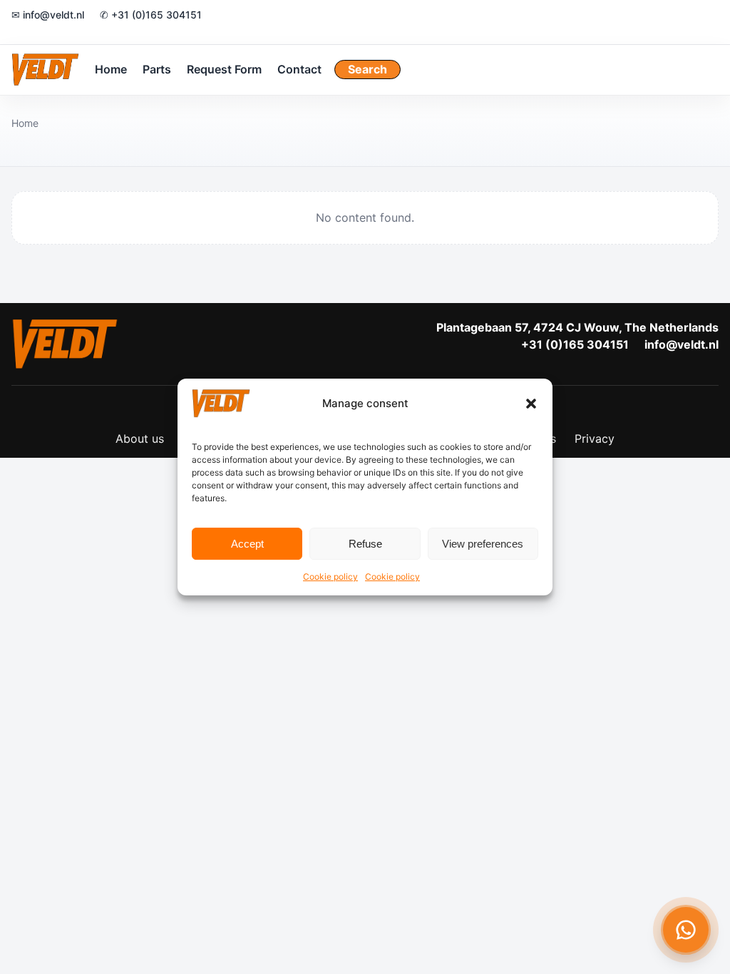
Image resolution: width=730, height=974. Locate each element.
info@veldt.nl (681, 344)
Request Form (224, 69)
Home (111, 69)
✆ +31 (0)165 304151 (151, 15)
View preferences (482, 544)
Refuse (365, 544)
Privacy (595, 438)
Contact (299, 69)
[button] (531, 403)
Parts (157, 69)
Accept (247, 544)
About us (139, 438)
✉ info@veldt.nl (47, 15)
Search (367, 69)
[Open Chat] (686, 930)
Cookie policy (330, 576)
